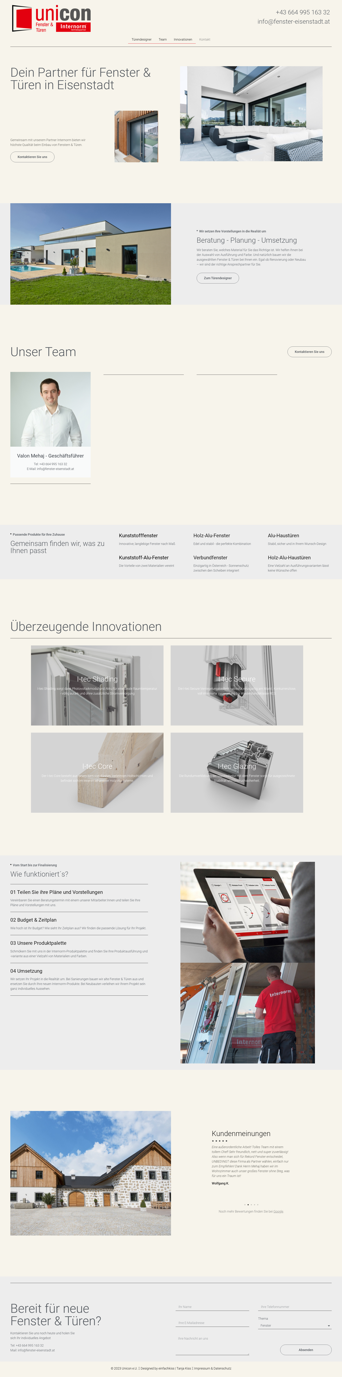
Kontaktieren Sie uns (32, 157)
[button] (248, 159)
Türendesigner (142, 39)
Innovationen (183, 39)
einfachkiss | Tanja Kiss (175, 1368)
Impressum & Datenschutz (212, 1368)
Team (163, 39)
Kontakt (204, 39)
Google (278, 1211)
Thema (263, 1318)
